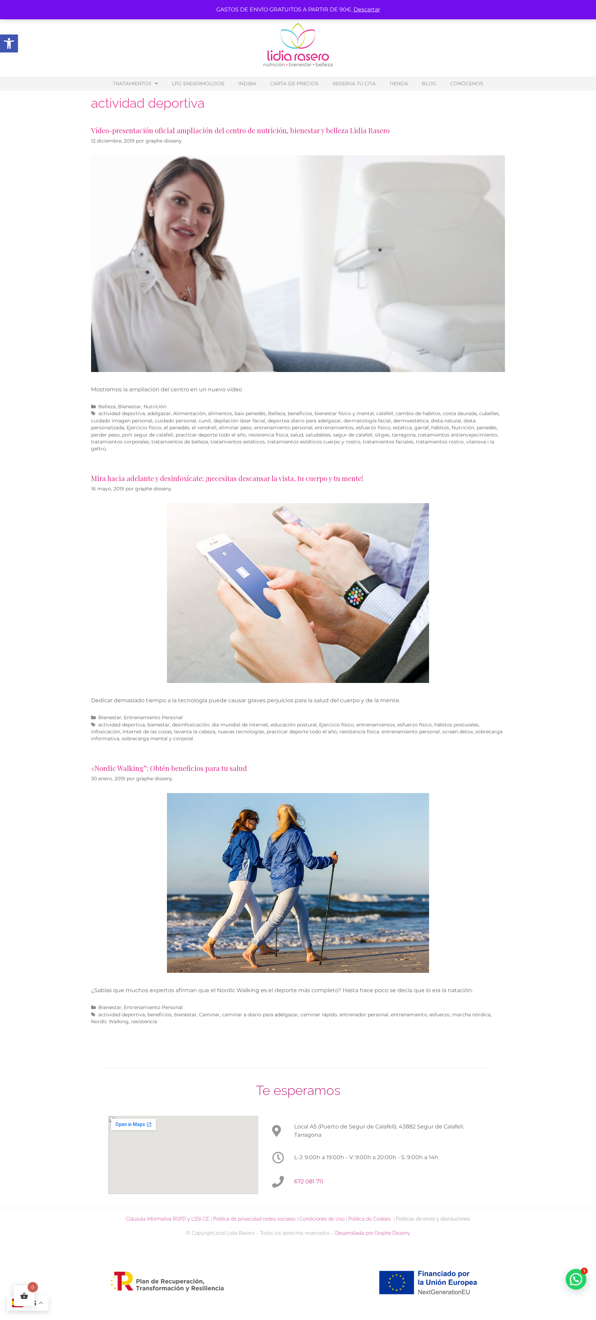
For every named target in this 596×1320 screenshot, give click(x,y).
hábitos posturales (456, 724)
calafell (384, 413)
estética (402, 427)
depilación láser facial (239, 420)
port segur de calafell (147, 435)
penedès (487, 427)
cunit (205, 420)
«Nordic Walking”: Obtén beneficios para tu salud (169, 768)
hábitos (440, 427)
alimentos (220, 413)
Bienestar (129, 406)
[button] (9, 43)
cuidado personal (175, 420)
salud (296, 435)
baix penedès (250, 413)
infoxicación (105, 731)
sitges (382, 435)
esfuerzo (439, 1014)
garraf (421, 427)
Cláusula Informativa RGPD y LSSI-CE (167, 1219)
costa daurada (460, 413)
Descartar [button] (367, 9)
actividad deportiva (121, 413)
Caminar (209, 1014)
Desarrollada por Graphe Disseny (372, 1233)
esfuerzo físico (373, 427)
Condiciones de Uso (322, 1219)
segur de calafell (352, 435)
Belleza (107, 406)
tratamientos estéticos (237, 441)
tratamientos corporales (120, 441)
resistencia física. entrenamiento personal (389, 731)
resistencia (144, 1021)
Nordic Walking (110, 1021)
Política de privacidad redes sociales (254, 1219)
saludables (318, 435)
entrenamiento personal (283, 427)
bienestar (158, 724)
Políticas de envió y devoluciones (433, 1219)
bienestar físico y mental (344, 413)
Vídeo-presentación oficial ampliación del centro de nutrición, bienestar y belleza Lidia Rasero (240, 130)
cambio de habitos (418, 413)
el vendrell (204, 427)
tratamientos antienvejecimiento (457, 435)
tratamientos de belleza (179, 441)
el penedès (176, 427)
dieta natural (446, 420)
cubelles (489, 413)
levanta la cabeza (194, 731)
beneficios (300, 413)
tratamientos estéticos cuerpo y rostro (313, 441)
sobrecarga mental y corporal (157, 738)
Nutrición (154, 406)
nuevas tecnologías (241, 731)
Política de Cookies (371, 1219)
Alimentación (189, 413)
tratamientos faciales (388, 441)
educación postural (294, 724)
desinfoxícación (190, 724)
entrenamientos (334, 427)
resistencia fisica (268, 435)
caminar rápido (318, 1014)
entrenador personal (363, 1014)
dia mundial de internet (240, 724)
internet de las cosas (147, 731)
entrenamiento (409, 1014)
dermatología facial (367, 420)
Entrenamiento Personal (153, 717)
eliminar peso (235, 427)
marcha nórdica (471, 1014)
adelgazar (159, 413)
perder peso (105, 435)
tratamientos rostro (440, 441)
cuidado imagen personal (121, 420)
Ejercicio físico (144, 427)
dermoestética (410, 420)
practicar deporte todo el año (211, 435)
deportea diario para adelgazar (304, 420)
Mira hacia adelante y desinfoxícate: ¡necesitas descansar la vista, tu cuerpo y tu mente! (227, 478)
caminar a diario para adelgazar (260, 1014)
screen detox (457, 731)
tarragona (404, 435)
